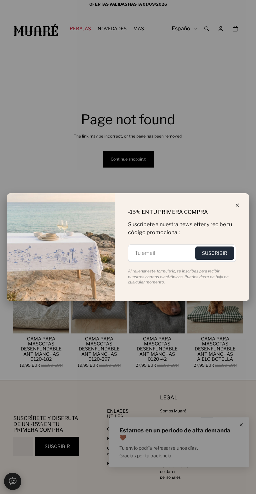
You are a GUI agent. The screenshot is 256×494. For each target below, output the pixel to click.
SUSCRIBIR (214, 253)
